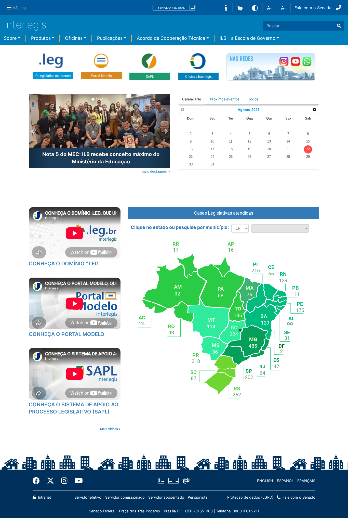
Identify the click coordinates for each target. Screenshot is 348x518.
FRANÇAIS (306, 480)
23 (191, 157)
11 (230, 141)
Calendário (191, 99)
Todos (253, 99)
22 (308, 149)
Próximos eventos (224, 99)
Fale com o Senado (313, 7)
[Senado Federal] (174, 8)
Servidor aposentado (166, 497)
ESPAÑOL (285, 480)
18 (231, 149)
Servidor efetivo (87, 497)
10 (212, 141)
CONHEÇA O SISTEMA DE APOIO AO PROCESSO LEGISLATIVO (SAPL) (73, 408)
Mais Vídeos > (110, 429)
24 (212, 157)
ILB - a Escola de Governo (247, 38)
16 (191, 149)
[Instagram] (64, 480)
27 (269, 157)
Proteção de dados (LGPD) (250, 497)
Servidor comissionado (125, 497)
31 (212, 164)
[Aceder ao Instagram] (284, 61)
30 (191, 164)
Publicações (110, 38)
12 (249, 141)
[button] (240, 7)
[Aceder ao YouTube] (295, 61)
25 (231, 157)
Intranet (44, 497)
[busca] (339, 25)
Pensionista (197, 497)
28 (288, 157)
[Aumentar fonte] (269, 8)
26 (249, 157)
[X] (50, 480)
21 (288, 149)
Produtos (41, 38)
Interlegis (25, 24)
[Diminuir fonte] (283, 8)
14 (288, 141)
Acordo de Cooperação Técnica (171, 38)
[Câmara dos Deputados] (162, 481)
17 (212, 149)
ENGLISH (265, 480)
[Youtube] (77, 480)
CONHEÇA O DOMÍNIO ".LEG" (65, 264)
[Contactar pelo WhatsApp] (307, 61)
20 (269, 149)
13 (269, 141)
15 (308, 141)
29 (308, 157)
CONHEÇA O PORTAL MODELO (66, 334)
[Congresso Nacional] (173, 481)
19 (249, 149)
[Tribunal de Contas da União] (185, 481)
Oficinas (74, 38)
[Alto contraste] (254, 7)
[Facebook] (38, 480)
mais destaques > (156, 171)
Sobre (10, 38)
